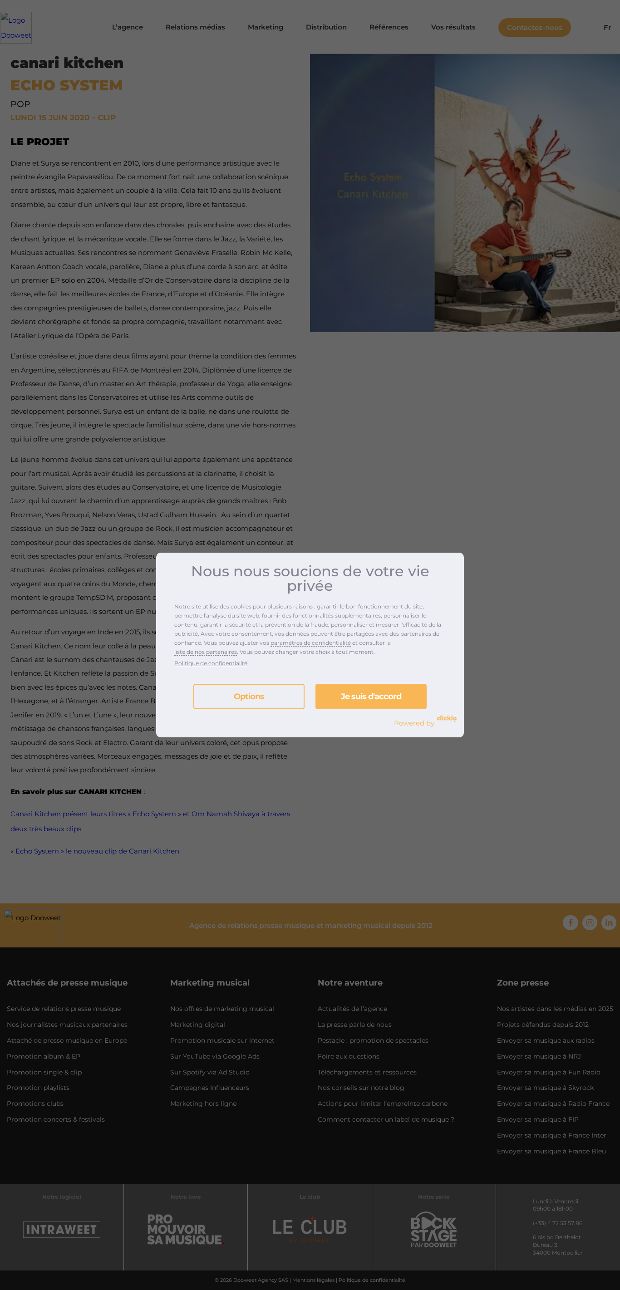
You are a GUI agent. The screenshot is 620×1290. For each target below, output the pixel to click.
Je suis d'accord (371, 696)
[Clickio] (447, 719)
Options (249, 696)
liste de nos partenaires (205, 651)
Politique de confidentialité (210, 663)
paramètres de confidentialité (311, 642)
